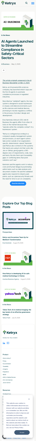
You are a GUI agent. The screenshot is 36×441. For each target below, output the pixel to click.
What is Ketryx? (7, 358)
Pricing (4, 361)
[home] (8, 3)
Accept (22, 432)
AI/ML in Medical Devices (9, 377)
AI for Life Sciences (7, 380)
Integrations (6, 372)
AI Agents (5, 369)
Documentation (7, 363)
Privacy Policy (16, 438)
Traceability (5, 366)
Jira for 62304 (6, 382)
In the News (5, 35)
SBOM (4, 374)
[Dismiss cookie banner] (29, 399)
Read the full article (18, 183)
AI (3, 70)
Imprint (24, 438)
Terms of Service (7, 438)
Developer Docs (7, 394)
